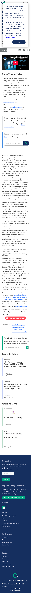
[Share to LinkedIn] (19, 50)
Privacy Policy (15, 588)
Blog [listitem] (3, 518)
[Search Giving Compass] (23, 2)
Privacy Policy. (10, 38)
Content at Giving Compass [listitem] (10, 523)
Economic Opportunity (19, 332)
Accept (19, 42)
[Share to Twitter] (24, 50)
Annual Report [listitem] (6, 526)
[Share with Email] (28, 50)
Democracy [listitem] (5, 559)
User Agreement (15, 590)
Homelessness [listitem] (6, 564)
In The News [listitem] (6, 521)
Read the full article (17, 318)
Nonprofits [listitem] (5, 537)
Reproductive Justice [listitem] (8, 566)
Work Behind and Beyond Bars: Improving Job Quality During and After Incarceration (14, 297)
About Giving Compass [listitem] (9, 516)
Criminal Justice (17, 329)
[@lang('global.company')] (3, 2)
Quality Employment (18, 325)
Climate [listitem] (4, 556)
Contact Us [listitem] (5, 545)
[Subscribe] (27, 347)
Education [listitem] (5, 561)
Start (5, 137)
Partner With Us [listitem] (7, 542)
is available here (21, 306)
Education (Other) (18, 327)
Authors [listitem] (4, 540)
